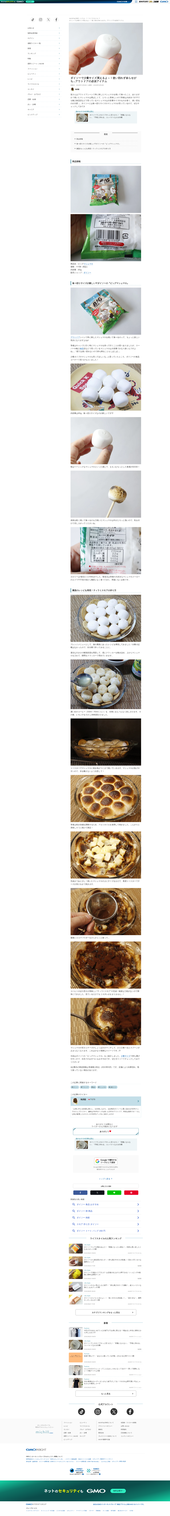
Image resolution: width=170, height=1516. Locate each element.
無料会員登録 (32, 33)
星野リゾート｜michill (36, 64)
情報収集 (98, 1510)
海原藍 (77, 89)
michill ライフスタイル (134, 1253)
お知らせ (31, 28)
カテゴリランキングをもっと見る (106, 1312)
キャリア (31, 109)
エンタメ (31, 89)
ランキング (32, 53)
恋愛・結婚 (32, 99)
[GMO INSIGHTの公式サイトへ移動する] (36, 1449)
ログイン (31, 38)
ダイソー (87, 272)
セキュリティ (70, 1510)
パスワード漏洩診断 (71, 1459)
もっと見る (106, 1394)
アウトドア (75, 337)
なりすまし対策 (105, 1461)
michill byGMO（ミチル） (77, 18)
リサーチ (91, 1510)
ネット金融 (106, 1510)
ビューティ (32, 74)
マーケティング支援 (81, 1510)
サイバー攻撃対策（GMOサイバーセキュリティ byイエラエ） (56, 1461)
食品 (82, 348)
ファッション (32, 69)
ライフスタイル (33, 84)
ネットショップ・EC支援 (47, 1510)
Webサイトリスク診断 (84, 1459)
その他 (131, 1510)
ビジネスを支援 (61, 1510)
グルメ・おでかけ (34, 94)
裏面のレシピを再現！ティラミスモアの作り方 (93, 149)
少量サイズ (125, 1056)
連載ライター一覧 (34, 43)
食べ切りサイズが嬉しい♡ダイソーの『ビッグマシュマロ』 (98, 144)
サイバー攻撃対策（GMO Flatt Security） (88, 1461)
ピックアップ (32, 115)
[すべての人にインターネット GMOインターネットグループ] (154, 1)
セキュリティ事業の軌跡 (119, 1461)
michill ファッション (135, 1336)
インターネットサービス (32, 1510)
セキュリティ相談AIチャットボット (103, 1459)
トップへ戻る (105, 1179)
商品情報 (79, 139)
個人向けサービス (122, 1510)
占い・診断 (32, 104)
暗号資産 (113, 1510)
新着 (29, 48)
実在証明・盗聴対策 (31, 1461)
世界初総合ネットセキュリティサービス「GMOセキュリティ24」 (45, 1459)
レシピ (30, 79)
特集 (29, 58)
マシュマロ (88, 264)
